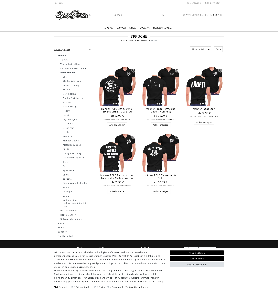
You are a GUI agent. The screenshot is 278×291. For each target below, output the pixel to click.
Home (123, 40)
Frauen (121, 27)
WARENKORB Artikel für (203, 15)
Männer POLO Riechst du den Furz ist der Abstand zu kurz (117, 176)
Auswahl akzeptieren (197, 264)
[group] (117, 86)
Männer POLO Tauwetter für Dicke (161, 176)
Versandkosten (125, 119)
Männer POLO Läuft (204, 109)
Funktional (117, 287)
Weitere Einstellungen (137, 287)
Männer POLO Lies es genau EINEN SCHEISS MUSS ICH (117, 110)
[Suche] (163, 15)
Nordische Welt (162, 27)
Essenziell (64, 287)
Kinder (133, 27)
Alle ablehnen (197, 258)
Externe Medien (84, 287)
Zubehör (145, 27)
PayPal (102, 287)
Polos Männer (143, 40)
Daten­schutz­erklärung (151, 281)
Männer (109, 27)
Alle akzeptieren (197, 252)
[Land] (56, 3)
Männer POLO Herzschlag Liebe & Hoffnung (160, 110)
